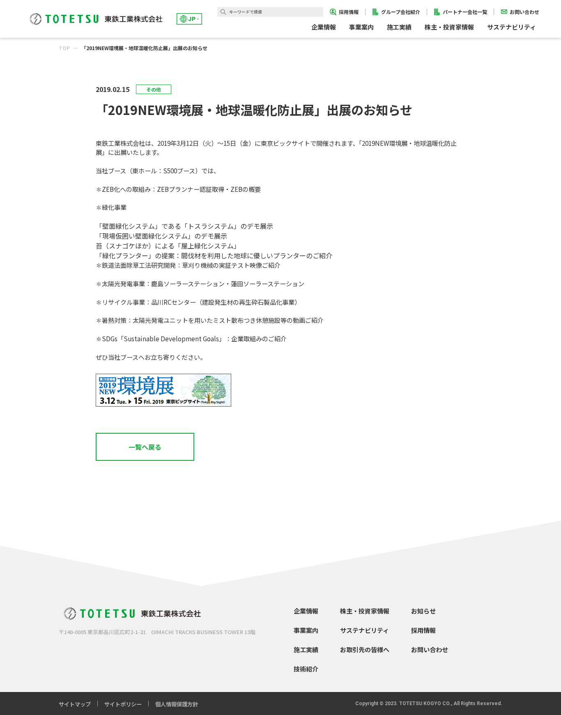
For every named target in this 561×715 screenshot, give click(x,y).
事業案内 (306, 630)
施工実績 (399, 27)
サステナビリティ (364, 630)
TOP (64, 47)
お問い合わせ (429, 649)
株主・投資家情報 (364, 610)
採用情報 (423, 630)
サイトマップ (75, 704)
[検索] (223, 12)
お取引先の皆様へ (364, 649)
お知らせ (423, 610)
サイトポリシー (123, 704)
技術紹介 (306, 668)
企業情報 (306, 610)
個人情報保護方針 (176, 704)
